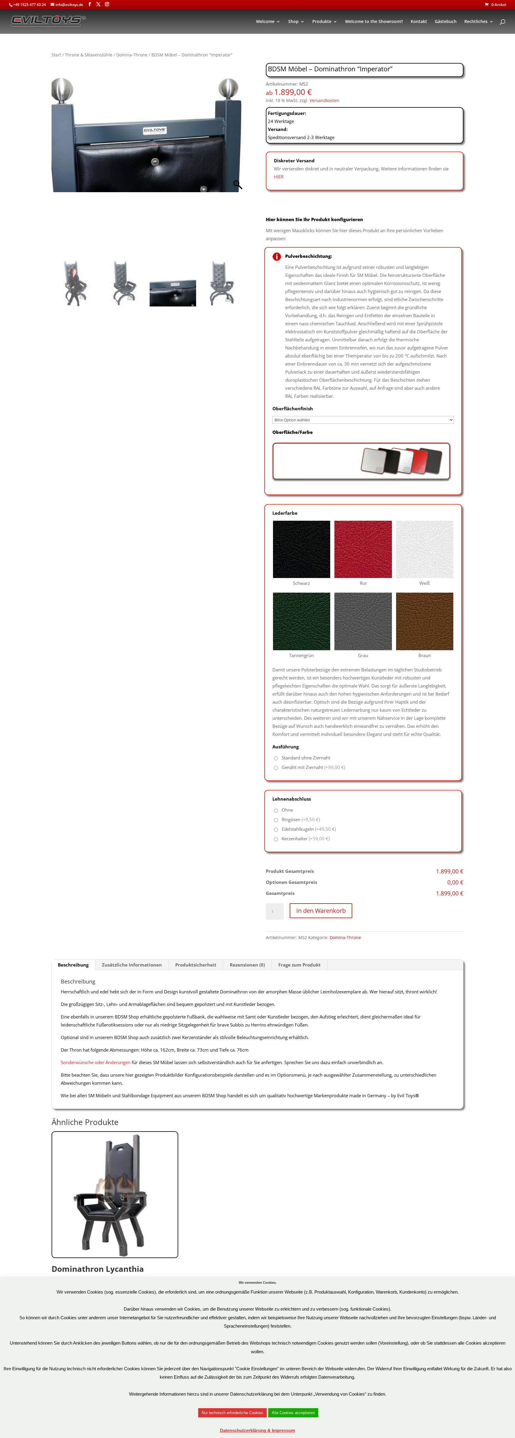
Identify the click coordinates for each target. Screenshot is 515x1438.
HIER (278, 177)
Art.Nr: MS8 (98, 1277)
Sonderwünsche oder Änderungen (96, 1062)
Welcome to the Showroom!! (374, 21)
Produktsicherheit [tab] (195, 965)
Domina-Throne (132, 55)
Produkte (321, 21)
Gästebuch (446, 21)
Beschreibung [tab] (73, 965)
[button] (237, 162)
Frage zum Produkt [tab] (299, 965)
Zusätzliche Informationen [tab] (132, 965)
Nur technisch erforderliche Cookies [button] (232, 1413)
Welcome (265, 21)
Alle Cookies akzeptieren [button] (293, 1413)
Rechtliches (476, 21)
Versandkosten (324, 100)
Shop (293, 21)
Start (56, 55)
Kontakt (419, 21)
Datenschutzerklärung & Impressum (257, 1430)
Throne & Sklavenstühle (88, 55)
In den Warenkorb (321, 911)
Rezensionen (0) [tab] (247, 965)
